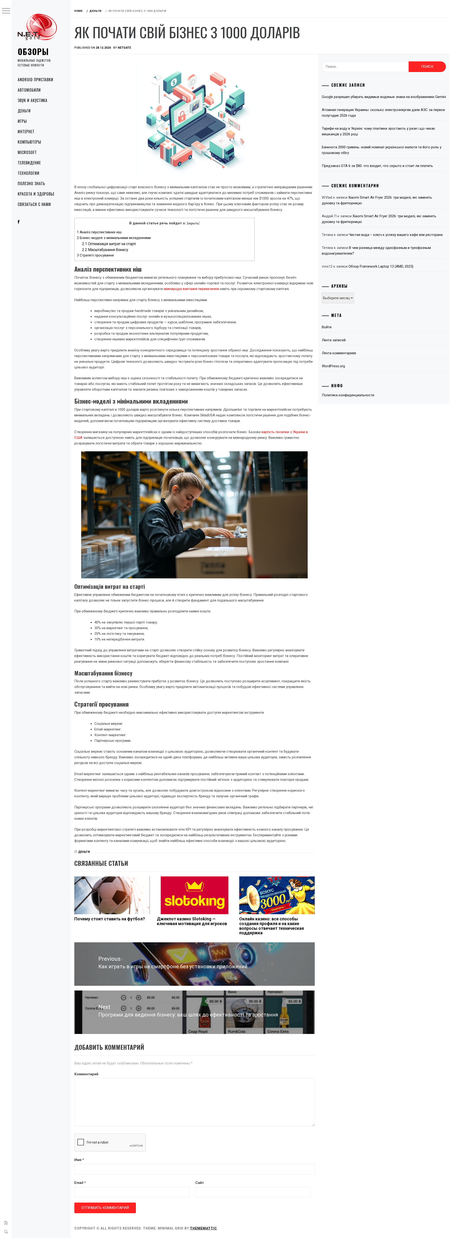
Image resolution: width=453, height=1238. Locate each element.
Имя (79, 1160)
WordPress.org (333, 366)
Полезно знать (31, 183)
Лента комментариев (339, 353)
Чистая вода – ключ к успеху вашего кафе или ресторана (396, 235)
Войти (326, 327)
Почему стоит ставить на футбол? (109, 918)
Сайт (199, 1183)
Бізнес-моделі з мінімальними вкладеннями (114, 238)
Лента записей (334, 340)
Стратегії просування (95, 255)
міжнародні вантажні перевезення (191, 289)
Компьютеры (29, 142)
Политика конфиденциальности (348, 395)
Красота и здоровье (36, 194)
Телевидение (29, 163)
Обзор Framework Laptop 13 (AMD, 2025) (380, 266)
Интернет (26, 131)
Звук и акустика (32, 100)
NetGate (124, 47)
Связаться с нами (34, 204)
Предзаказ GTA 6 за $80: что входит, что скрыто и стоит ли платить (377, 166)
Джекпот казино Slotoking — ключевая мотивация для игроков (192, 921)
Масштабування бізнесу (105, 250)
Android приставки (35, 79)
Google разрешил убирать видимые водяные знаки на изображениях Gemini (384, 97)
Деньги (24, 111)
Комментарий (86, 1074)
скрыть (193, 223)
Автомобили (29, 90)
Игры (22, 121)
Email (80, 1183)
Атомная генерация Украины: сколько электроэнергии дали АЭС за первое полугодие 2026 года (383, 113)
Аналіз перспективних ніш (99, 232)
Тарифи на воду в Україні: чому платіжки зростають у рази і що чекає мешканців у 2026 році (378, 131)
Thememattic (203, 1228)
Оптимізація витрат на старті (109, 244)
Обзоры (33, 51)
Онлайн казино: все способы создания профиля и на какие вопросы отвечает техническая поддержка (271, 925)
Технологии (28, 173)
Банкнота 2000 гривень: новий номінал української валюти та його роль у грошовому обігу (381, 150)
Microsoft (27, 152)
